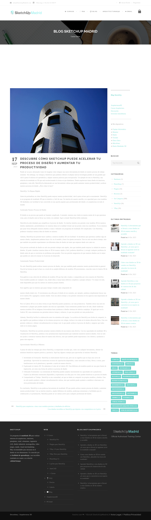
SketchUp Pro (54, 439)
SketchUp (117, 203)
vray (115, 410)
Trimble (116, 397)
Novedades (125, 368)
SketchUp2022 (118, 393)
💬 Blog (93, 11)
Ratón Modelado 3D (119, 146)
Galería (52, 487)
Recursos (117, 194)
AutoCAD (53, 468)
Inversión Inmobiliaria (118, 114)
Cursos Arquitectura (117, 108)
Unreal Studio (118, 401)
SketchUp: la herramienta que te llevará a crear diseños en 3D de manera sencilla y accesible (93, 438)
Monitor (115, 132)
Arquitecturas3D (111, 11)
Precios (52, 482)
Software (132, 393)
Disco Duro (116, 140)
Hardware (117, 179)
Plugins (116, 189)
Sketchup (131, 385)
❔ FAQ (82, 11)
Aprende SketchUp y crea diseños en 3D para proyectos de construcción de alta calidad (93, 466)
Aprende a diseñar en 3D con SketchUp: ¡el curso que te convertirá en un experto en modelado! (93, 476)
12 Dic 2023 (132, 311)
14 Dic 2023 (132, 274)
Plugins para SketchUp (57, 444)
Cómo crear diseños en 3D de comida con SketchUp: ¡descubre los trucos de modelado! (93, 457)
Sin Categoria (118, 199)
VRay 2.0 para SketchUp (58, 449)
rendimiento (118, 385)
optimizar (117, 372)
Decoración (114, 111)
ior (114, 368)
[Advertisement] (75, 62)
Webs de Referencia (129, 410)
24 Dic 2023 (132, 237)
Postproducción (130, 376)
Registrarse (136, 3)
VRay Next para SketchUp (58, 454)
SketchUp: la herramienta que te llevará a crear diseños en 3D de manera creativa (131, 320)
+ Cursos (52, 473)
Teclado (115, 138)
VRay (116, 208)
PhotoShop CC (54, 459)
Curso (115, 359)
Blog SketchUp (116, 95)
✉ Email (128, 11)
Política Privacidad (132, 515)
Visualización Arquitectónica (124, 406)
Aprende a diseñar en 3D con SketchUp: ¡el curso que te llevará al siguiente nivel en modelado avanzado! (93, 447)
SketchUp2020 (118, 389)
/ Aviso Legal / (116, 515)
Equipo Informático (119, 129)
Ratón (115, 135)
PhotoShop (117, 184)
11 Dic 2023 (132, 327)
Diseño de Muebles (129, 359)
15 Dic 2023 (132, 256)
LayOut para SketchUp (57, 464)
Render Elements (119, 380)
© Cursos (69, 11)
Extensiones (117, 364)
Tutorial (128, 397)
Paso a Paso (130, 372)
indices (130, 364)
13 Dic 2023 (132, 293)
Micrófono (116, 143)
